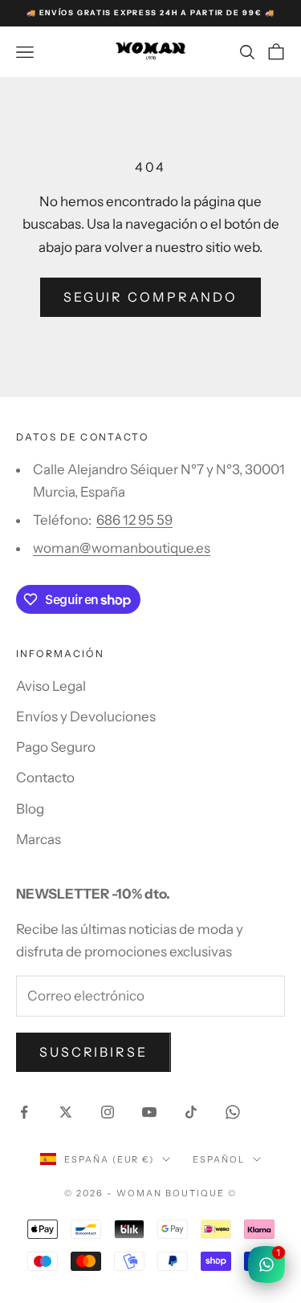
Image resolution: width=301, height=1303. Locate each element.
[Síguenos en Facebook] (24, 1112)
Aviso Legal (51, 686)
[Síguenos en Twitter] (66, 1112)
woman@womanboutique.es (121, 548)
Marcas (38, 839)
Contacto (45, 777)
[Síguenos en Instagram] (108, 1112)
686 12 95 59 (134, 520)
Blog (30, 809)
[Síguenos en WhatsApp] (233, 1112)
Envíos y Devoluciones (86, 716)
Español (219, 1159)
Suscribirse (93, 1052)
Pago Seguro (56, 747)
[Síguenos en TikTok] (191, 1112)
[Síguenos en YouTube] (149, 1112)
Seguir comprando (150, 297)
